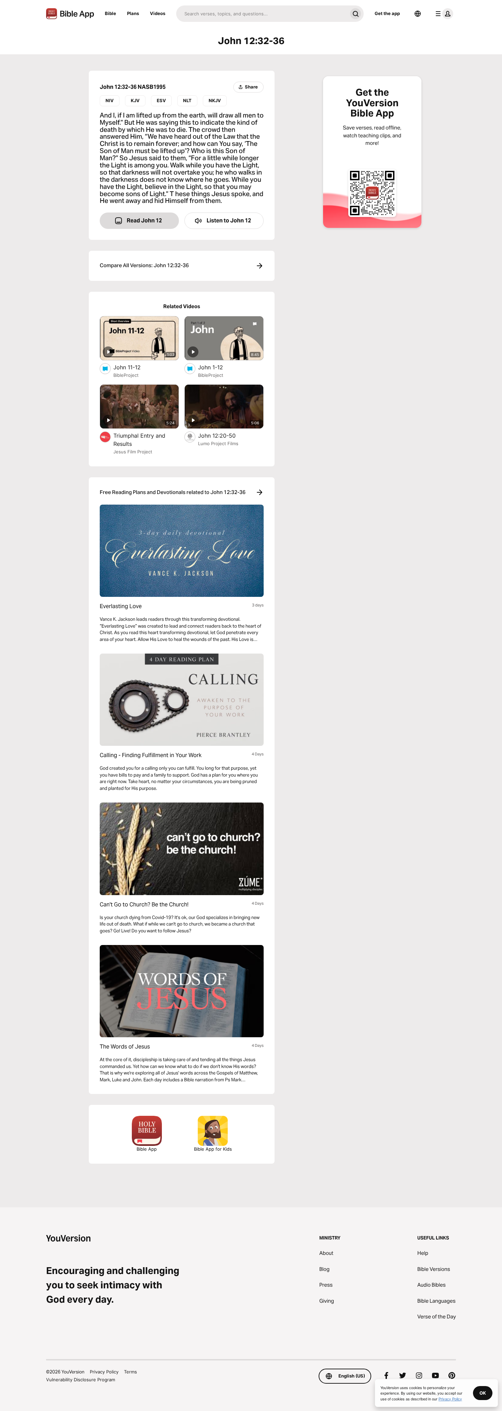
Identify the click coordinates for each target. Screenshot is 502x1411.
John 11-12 (133, 367)
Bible (110, 13)
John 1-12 (217, 367)
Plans (133, 13)
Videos (157, 13)
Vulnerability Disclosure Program (80, 1379)
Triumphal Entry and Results (139, 439)
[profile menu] (443, 13)
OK (482, 1393)
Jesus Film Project (132, 451)
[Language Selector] (417, 13)
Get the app (387, 13)
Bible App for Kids (213, 1149)
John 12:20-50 (224, 435)
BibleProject (126, 375)
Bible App (147, 1149)
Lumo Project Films (218, 443)
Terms (130, 1371)
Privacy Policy (104, 1371)
